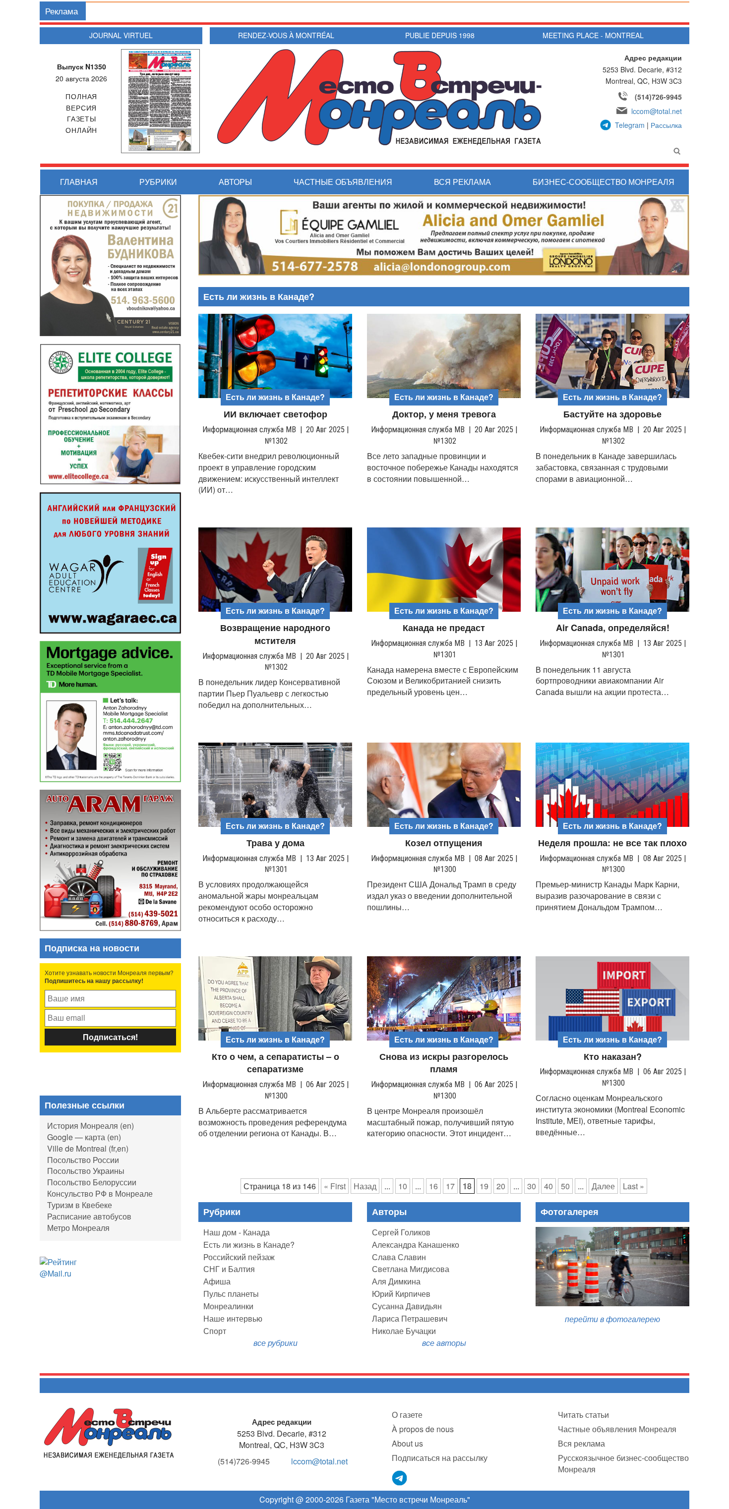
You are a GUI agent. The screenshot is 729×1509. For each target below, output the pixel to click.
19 (484, 1186)
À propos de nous (423, 1429)
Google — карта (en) (84, 1137)
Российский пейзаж (239, 1257)
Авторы (235, 181)
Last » (633, 1186)
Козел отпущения (444, 843)
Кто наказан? (613, 1056)
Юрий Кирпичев (401, 1293)
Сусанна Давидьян (407, 1306)
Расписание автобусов (89, 1216)
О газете (407, 1414)
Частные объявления (343, 181)
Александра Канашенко (415, 1244)
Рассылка (666, 125)
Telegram (630, 125)
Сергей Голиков (401, 1232)
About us (407, 1443)
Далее (603, 1186)
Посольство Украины (85, 1170)
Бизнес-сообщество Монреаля (603, 181)
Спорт (214, 1330)
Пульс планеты (231, 1293)
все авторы (444, 1342)
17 (450, 1186)
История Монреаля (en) (90, 1125)
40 (548, 1186)
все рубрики (275, 1342)
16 (433, 1186)
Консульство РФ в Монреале (100, 1193)
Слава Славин (399, 1257)
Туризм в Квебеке (79, 1205)
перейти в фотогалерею (612, 1319)
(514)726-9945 (658, 97)
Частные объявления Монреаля (617, 1429)
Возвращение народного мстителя (275, 634)
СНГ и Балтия (229, 1269)
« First (335, 1186)
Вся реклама (462, 181)
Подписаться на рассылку (439, 1457)
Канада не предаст (444, 628)
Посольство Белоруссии (91, 1182)
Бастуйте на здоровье (612, 414)
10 (402, 1186)
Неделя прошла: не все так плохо (612, 843)
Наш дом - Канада (236, 1232)
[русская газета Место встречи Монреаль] (109, 1432)
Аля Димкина (396, 1281)
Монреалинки (228, 1306)
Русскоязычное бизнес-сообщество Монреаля (623, 1463)
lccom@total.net (656, 111)
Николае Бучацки (404, 1330)
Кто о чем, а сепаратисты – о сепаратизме (275, 1063)
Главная (79, 181)
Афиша (217, 1281)
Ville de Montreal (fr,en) (87, 1148)
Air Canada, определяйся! (612, 628)
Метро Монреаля (78, 1227)
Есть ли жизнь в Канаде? (249, 1244)
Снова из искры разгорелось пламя (443, 1063)
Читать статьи (583, 1414)
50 (565, 1186)
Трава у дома (275, 843)
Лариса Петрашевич (409, 1318)
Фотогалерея (570, 1211)
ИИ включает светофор (275, 414)
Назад (365, 1186)
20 (500, 1186)
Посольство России (83, 1159)
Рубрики (158, 181)
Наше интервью (232, 1318)
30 (531, 1186)
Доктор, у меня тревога (444, 414)
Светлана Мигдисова (410, 1269)
